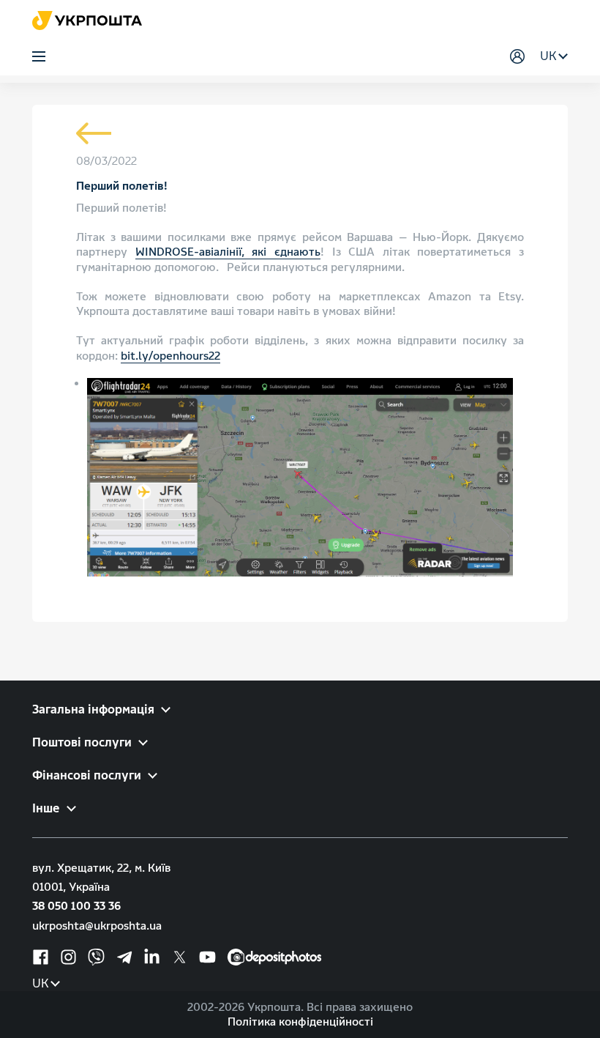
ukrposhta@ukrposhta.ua (97, 926)
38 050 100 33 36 (76, 906)
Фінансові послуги (86, 775)
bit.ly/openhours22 (170, 356)
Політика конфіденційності (300, 1021)
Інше (46, 808)
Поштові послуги (82, 742)
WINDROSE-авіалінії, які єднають (227, 252)
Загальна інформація (93, 709)
